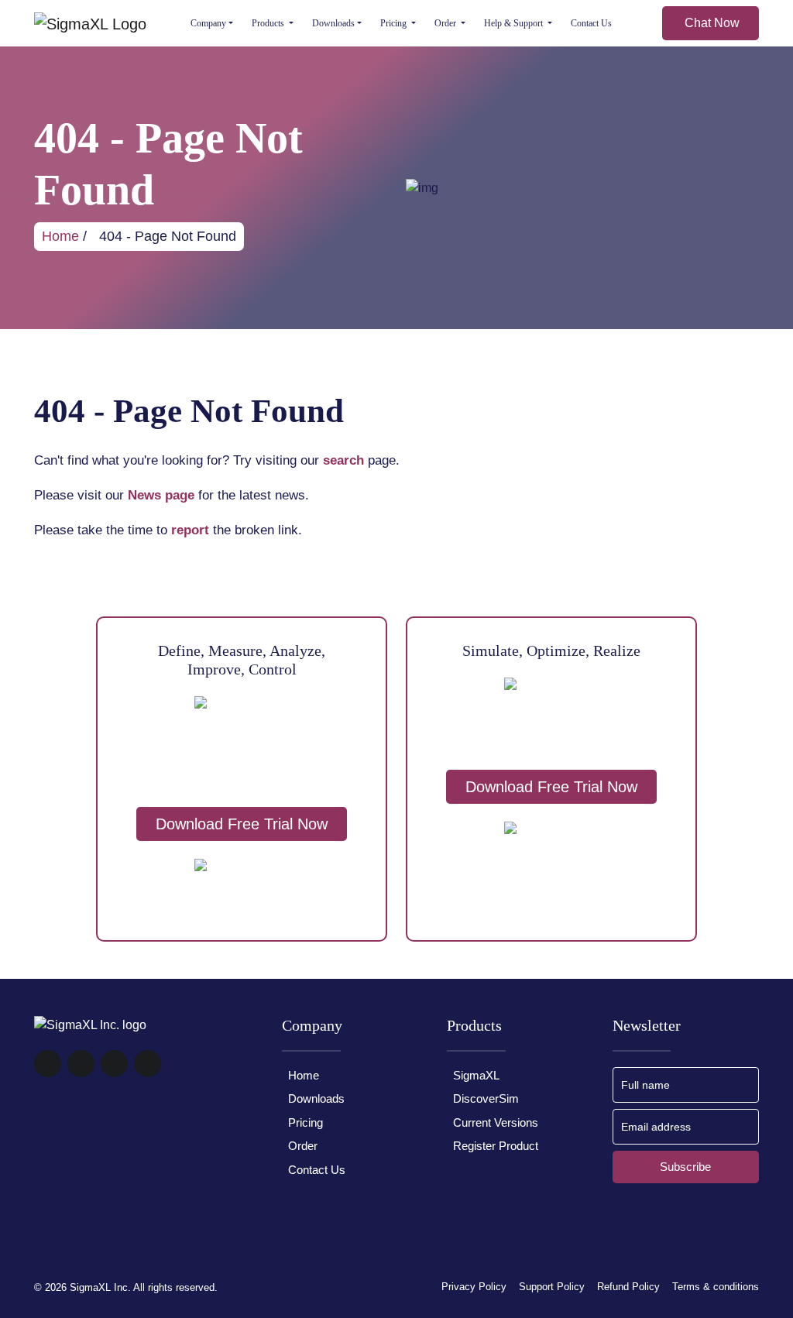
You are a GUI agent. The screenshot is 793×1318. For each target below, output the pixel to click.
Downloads (333, 23)
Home (60, 236)
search (343, 460)
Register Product (495, 1145)
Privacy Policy (473, 1286)
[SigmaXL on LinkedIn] (147, 1072)
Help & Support (514, 23)
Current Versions (495, 1122)
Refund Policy (628, 1286)
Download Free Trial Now (242, 823)
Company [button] (208, 23)
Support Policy (552, 1286)
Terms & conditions (715, 1286)
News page (161, 495)
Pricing (394, 23)
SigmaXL (476, 1075)
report (190, 530)
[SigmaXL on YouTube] (80, 1072)
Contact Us (591, 23)
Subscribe (685, 1166)
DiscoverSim (486, 1098)
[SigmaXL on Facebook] (47, 1072)
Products (269, 23)
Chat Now (712, 22)
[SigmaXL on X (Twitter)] (114, 1072)
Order (446, 23)
